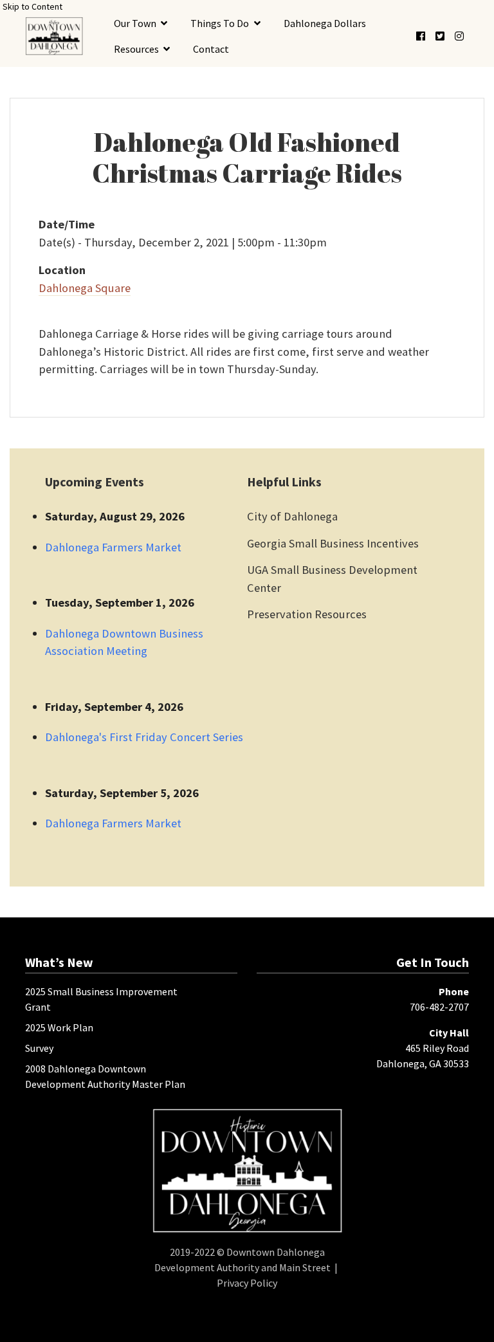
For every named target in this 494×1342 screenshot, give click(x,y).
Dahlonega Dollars (325, 23)
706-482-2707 (439, 1006)
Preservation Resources (307, 614)
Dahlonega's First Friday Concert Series (144, 737)
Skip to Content (32, 6)
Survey (39, 1048)
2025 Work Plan (59, 1027)
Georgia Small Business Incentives (333, 543)
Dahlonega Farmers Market (113, 547)
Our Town (135, 23)
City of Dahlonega (292, 516)
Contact (211, 48)
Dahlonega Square (85, 287)
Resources (136, 48)
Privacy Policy (247, 1282)
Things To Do (219, 23)
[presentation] (54, 36)
